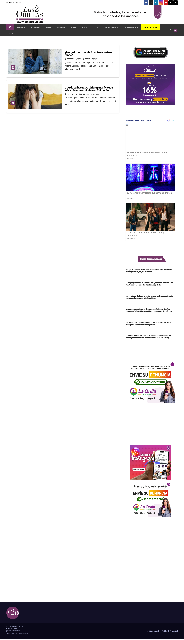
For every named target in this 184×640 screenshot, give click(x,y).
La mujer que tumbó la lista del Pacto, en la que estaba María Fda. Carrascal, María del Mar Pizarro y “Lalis (149, 283)
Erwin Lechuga (91, 59)
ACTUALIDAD (35, 27)
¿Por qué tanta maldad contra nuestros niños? (88, 53)
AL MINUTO (21, 27)
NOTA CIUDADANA (131, 27)
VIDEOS (84, 27)
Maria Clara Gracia (90, 94)
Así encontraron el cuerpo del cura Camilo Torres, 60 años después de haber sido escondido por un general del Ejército (149, 310)
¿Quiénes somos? (152, 631)
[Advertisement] (150, 422)
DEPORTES (61, 27)
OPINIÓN (73, 27)
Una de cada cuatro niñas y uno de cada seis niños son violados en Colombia (89, 88)
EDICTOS (96, 27)
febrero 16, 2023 (74, 59)
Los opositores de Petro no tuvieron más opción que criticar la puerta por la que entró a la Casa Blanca (149, 297)
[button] (171, 30)
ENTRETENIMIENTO (112, 27)
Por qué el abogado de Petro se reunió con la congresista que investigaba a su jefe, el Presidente (149, 270)
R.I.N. (11, 33)
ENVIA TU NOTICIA (150, 27)
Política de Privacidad (169, 631)
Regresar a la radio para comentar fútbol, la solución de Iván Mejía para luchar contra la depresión (149, 323)
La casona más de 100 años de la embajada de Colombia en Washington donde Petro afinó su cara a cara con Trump (148, 336)
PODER (48, 27)
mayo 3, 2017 (72, 94)
